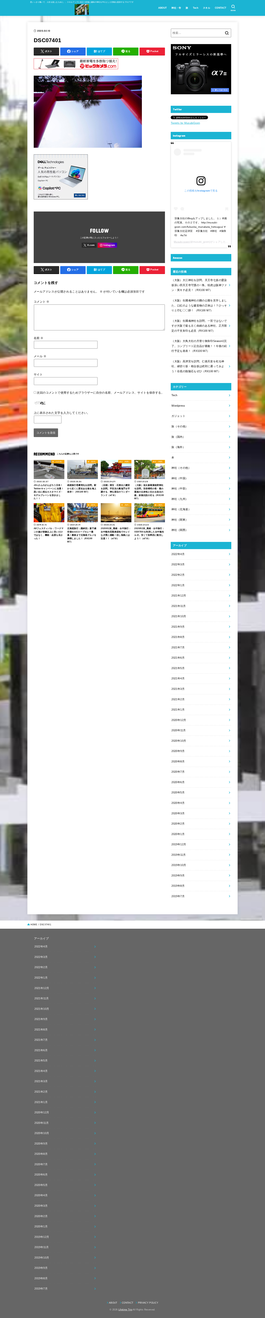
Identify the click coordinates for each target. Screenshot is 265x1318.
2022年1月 (178, 585)
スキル (206, 7)
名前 (38, 338)
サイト (38, 374)
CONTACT (220, 7)
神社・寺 (176, 7)
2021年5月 (178, 668)
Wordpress (178, 405)
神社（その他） (181, 467)
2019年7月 (178, 896)
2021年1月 (178, 709)
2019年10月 (178, 865)
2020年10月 (178, 740)
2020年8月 (178, 761)
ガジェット (178, 416)
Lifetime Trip (125, 1309)
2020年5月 (178, 792)
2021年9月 (178, 626)
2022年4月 (178, 554)
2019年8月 (178, 885)
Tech (195, 7)
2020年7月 (178, 771)
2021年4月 (178, 678)
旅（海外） (178, 447)
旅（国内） (178, 436)
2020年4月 (178, 803)
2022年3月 (178, 564)
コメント (41, 301)
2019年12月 (178, 844)
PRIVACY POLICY (148, 1302)
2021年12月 (178, 595)
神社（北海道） (181, 509)
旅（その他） (179, 426)
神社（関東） (179, 519)
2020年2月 (178, 823)
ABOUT (162, 7)
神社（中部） (179, 488)
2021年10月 (178, 616)
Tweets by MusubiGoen (185, 123)
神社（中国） (179, 478)
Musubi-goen (181, 241)
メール (40, 356)
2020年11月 (178, 730)
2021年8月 (178, 637)
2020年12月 (178, 720)
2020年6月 (178, 782)
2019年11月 (178, 854)
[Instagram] (107, 245)
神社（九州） (179, 499)
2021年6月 (178, 657)
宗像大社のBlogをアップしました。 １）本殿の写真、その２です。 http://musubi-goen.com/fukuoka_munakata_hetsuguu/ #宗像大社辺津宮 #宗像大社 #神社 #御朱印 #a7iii (201, 227)
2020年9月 (178, 751)
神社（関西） (179, 530)
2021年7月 (178, 647)
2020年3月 (178, 813)
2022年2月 (178, 574)
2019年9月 (178, 875)
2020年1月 (178, 834)
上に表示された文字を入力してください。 (62, 412)
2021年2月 (178, 699)
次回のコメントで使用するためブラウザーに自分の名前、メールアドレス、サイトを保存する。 (100, 392)
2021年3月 (178, 688)
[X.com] (89, 245)
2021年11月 (178, 606)
